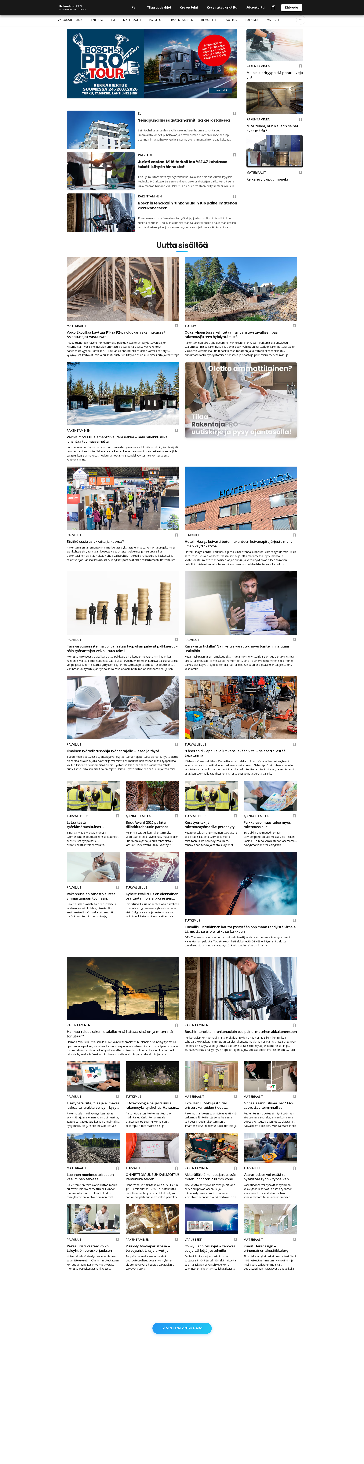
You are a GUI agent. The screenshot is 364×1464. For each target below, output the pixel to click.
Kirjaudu (291, 7)
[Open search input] (134, 7)
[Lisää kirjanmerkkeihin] (300, 66)
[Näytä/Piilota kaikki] (300, 19)
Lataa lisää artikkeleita (182, 1328)
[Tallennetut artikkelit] (273, 7)
